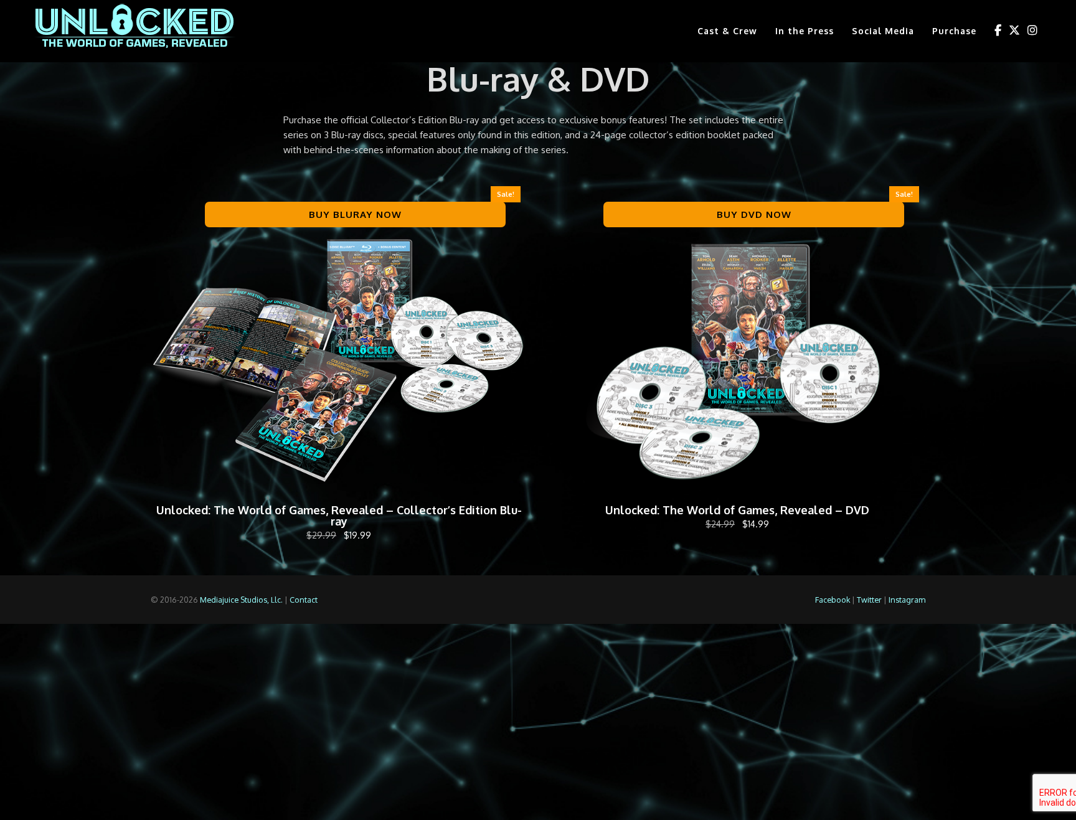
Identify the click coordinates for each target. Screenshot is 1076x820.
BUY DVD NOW (754, 214)
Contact (304, 600)
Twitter (869, 600)
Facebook (832, 600)
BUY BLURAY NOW (355, 214)
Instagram (907, 600)
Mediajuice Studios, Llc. (241, 600)
